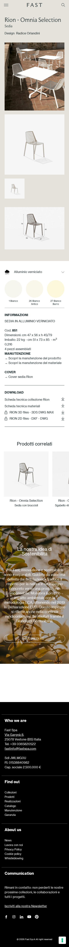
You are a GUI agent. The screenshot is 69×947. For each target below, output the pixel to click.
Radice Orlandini (28, 33)
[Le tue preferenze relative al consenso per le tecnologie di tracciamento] (62, 940)
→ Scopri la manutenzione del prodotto (33, 358)
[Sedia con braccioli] (26, 473)
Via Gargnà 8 (14, 734)
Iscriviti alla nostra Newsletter (26, 906)
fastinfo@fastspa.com (20, 748)
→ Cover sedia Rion (19, 376)
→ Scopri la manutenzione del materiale (33, 363)
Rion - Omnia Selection (33, 19)
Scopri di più (34, 638)
